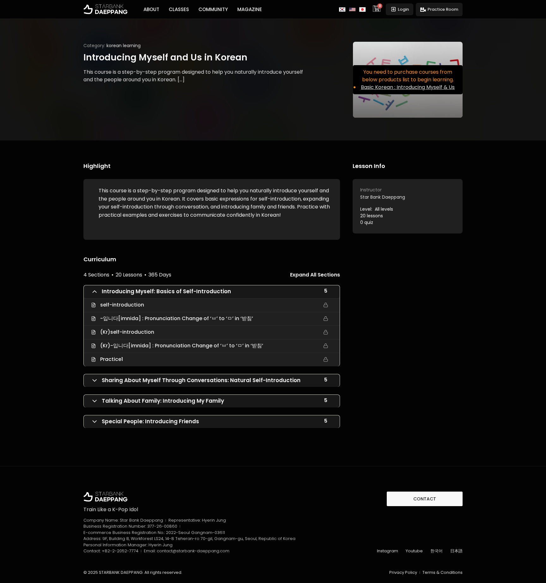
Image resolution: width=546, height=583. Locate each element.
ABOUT (151, 9)
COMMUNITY (213, 9)
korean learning (123, 45)
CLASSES (179, 9)
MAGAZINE (249, 9)
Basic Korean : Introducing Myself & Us (408, 87)
